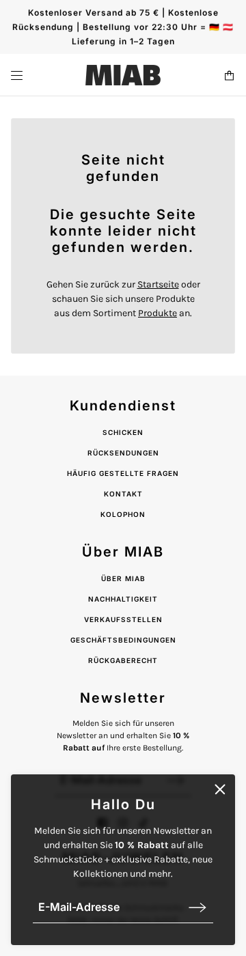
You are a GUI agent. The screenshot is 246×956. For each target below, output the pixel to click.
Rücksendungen (123, 453)
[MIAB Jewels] (123, 75)
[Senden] (197, 907)
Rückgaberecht (123, 660)
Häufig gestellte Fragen (123, 473)
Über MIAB (123, 578)
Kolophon (123, 514)
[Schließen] (220, 789)
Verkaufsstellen (123, 619)
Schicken (123, 432)
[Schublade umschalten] (17, 75)
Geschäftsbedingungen (123, 640)
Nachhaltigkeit (123, 599)
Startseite (158, 284)
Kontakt (123, 494)
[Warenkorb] (229, 75)
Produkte (157, 313)
